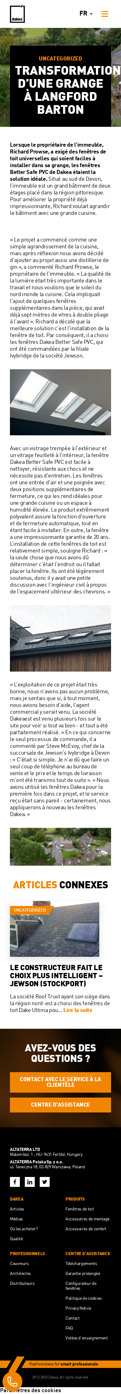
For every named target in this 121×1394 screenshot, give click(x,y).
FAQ (69, 1328)
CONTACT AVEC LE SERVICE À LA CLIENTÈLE (60, 1082)
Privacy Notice (78, 1308)
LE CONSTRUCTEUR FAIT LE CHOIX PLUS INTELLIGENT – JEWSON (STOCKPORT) (56, 976)
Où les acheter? (24, 1229)
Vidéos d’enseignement (86, 1338)
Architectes (20, 1274)
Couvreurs (19, 1264)
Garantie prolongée (82, 1274)
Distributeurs (22, 1283)
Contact (72, 1318)
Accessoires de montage (87, 1219)
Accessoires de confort (85, 1229)
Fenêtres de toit (79, 1209)
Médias (16, 1219)
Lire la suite (77, 1010)
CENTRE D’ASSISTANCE (60, 1105)
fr (83, 14)
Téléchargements (81, 1264)
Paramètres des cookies (30, 1390)
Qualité (16, 1239)
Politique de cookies (83, 1298)
